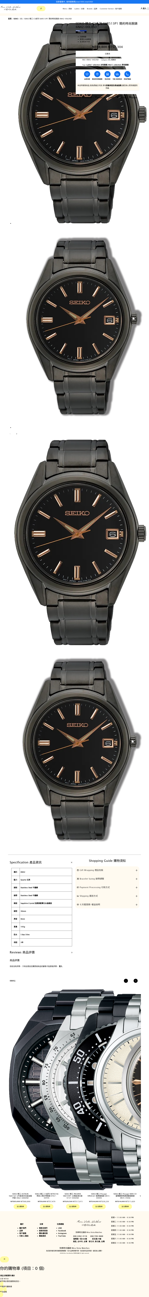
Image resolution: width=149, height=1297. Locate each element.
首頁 (10, 19)
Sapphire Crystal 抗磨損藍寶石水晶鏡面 (36, 903)
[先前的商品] (126, 981)
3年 (22, 942)
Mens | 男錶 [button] (67, 8)
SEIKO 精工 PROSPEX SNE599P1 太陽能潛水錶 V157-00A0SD (72, 1196)
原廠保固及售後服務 (114, 85)
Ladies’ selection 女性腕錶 (96, 65)
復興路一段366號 (80, 1239)
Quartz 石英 (25, 880)
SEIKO (15, 19)
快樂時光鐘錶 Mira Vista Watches (89, 1232)
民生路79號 (96, 1239)
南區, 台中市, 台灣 (80, 1241)
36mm (23, 911)
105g (23, 927)
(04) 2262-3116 (80, 1236)
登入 (60, 966)
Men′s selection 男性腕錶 (118, 65)
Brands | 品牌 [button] (92, 8)
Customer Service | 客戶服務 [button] (111, 8)
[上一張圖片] (10, 434)
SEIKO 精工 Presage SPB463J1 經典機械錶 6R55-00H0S (98, 1196)
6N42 (23, 872)
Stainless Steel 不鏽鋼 (29, 887)
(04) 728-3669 (96, 1236)
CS (21, 19)
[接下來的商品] (136, 981)
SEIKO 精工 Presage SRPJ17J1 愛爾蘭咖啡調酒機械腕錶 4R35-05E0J (125, 1196)
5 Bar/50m (25, 934)
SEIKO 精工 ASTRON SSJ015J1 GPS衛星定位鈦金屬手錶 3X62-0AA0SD (20, 1196)
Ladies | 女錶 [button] (79, 8)
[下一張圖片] (17, 434)
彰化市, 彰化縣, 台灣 (97, 1241)
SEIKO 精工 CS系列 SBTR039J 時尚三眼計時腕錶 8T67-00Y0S (46, 1196)
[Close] (4, 1259)
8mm (23, 919)
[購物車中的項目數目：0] (148, 9)
